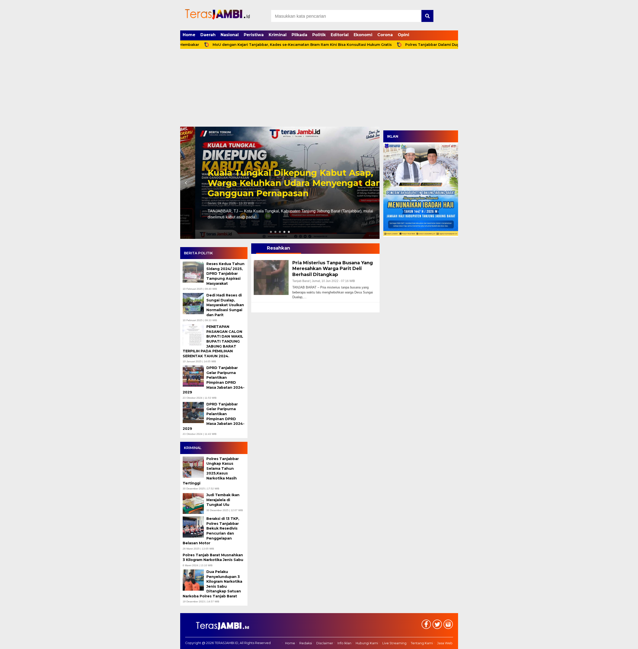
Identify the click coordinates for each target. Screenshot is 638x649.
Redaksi (305, 643)
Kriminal (278, 34)
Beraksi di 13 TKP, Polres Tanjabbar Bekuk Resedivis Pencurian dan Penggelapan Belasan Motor (211, 530)
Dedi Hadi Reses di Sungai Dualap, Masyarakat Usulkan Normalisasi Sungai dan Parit (225, 305)
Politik (319, 34)
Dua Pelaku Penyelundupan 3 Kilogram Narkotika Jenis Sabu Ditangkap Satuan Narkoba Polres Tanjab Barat (212, 583)
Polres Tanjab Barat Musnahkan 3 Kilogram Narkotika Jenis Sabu (213, 557)
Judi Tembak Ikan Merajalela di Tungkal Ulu (222, 500)
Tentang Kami (422, 643)
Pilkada (299, 34)
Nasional (230, 34)
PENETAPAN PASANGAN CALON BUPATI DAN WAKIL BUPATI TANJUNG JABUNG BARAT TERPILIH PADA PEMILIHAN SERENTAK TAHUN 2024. (213, 341)
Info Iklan (344, 643)
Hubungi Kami (367, 643)
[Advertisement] (319, 89)
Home (189, 34)
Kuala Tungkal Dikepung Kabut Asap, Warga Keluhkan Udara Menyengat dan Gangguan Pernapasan (280, 183)
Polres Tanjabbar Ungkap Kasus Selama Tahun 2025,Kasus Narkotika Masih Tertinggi (211, 471)
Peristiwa (254, 34)
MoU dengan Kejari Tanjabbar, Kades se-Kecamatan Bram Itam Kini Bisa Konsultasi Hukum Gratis (274, 44)
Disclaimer (324, 643)
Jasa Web (445, 643)
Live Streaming (394, 643)
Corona (385, 34)
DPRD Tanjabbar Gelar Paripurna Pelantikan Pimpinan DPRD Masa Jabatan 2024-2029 (213, 380)
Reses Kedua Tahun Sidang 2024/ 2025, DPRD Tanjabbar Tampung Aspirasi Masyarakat (225, 273)
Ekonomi (363, 34)
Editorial (340, 34)
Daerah (208, 34)
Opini (403, 34)
